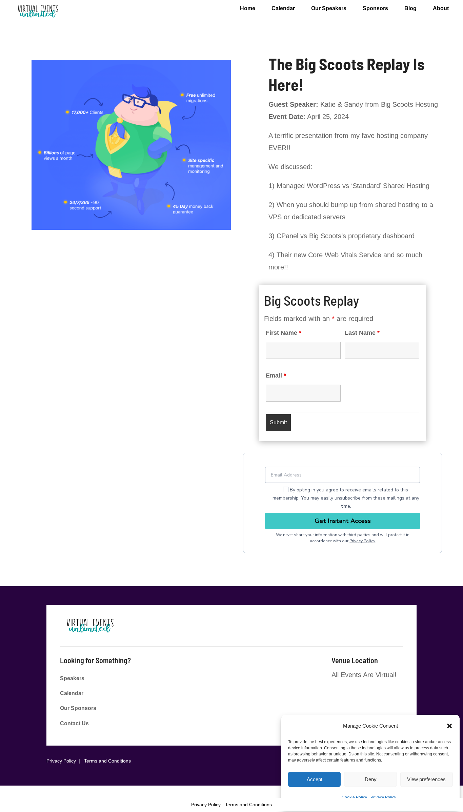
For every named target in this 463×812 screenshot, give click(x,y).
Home (247, 8)
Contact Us (74, 723)
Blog (410, 8)
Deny (371, 779)
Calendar (283, 8)
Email (276, 375)
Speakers (72, 678)
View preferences (426, 779)
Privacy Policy (362, 541)
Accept (314, 779)
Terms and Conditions (107, 761)
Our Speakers (328, 8)
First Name (283, 332)
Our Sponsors (78, 708)
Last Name (362, 332)
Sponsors (375, 8)
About (441, 8)
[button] (449, 726)
